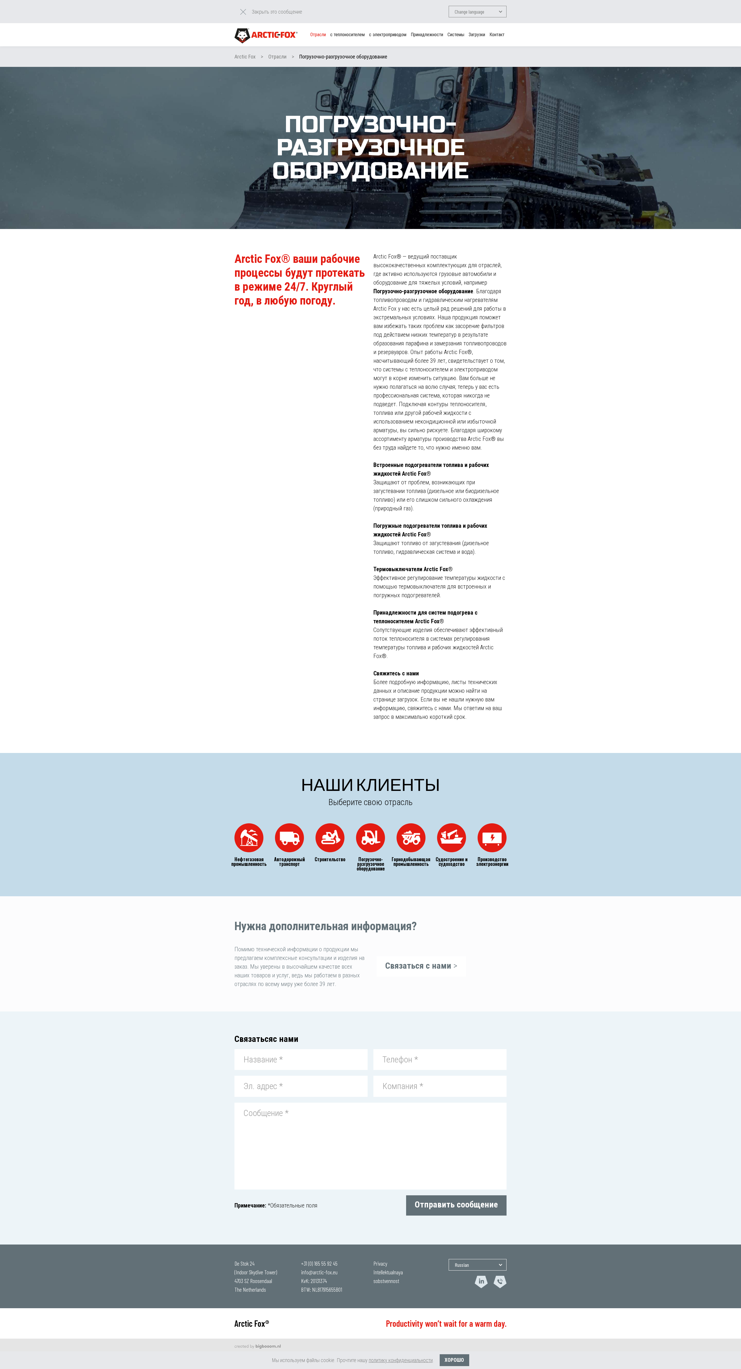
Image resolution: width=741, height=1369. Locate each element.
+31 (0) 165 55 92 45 (319, 1263)
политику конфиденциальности (401, 1360)
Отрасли (277, 57)
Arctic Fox (245, 57)
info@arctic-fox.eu (319, 1272)
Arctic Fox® (251, 1323)
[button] (478, 11)
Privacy (380, 1263)
